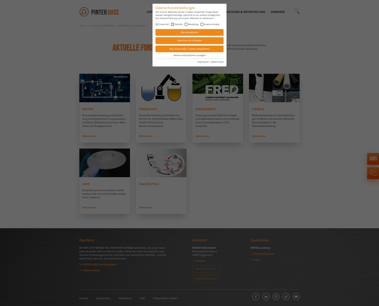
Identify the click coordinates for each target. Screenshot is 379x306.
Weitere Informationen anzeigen (190, 55)
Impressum (203, 61)
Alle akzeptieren (189, 32)
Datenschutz (217, 61)
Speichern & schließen (189, 40)
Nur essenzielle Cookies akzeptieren (190, 48)
